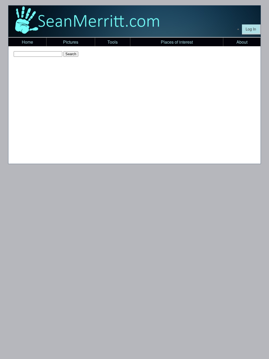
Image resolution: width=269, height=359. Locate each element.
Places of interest (177, 42)
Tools (112, 42)
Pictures (70, 42)
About (241, 42)
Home (27, 42)
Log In (251, 29)
